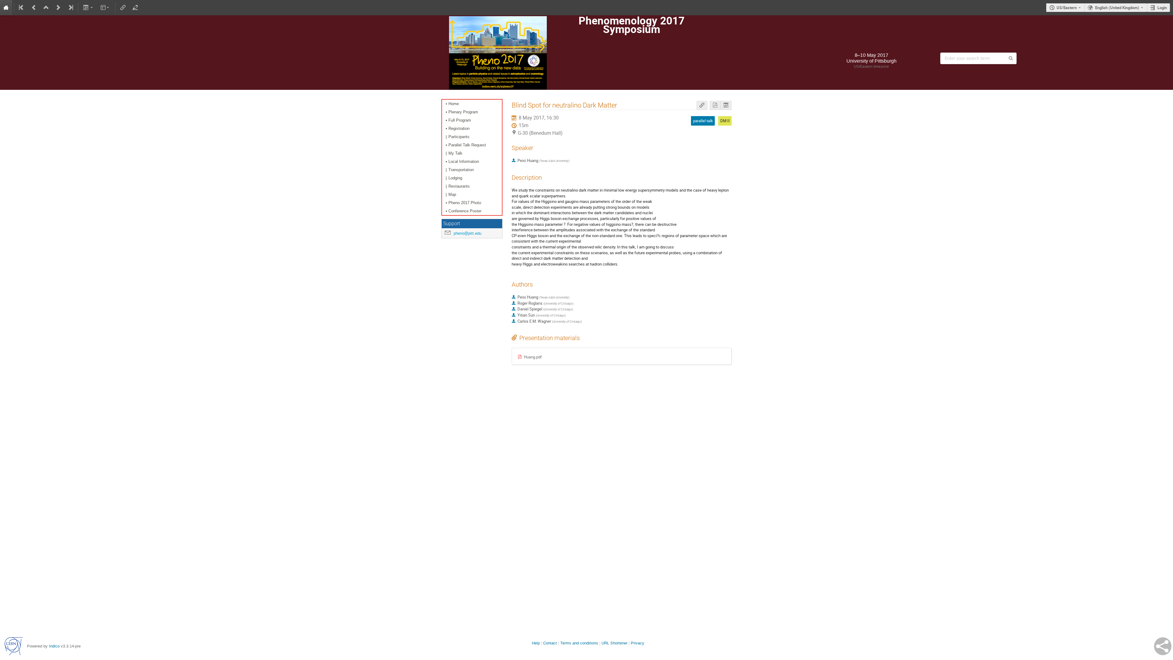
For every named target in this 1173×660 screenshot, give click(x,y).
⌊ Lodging (454, 178)
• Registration (458, 128)
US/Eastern (1067, 7)
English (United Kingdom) (1117, 7)
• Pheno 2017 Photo (463, 202)
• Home (452, 103)
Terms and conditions (579, 643)
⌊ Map (451, 194)
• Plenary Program (462, 112)
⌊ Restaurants (458, 186)
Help (536, 643)
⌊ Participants (458, 136)
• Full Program (458, 120)
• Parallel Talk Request (466, 145)
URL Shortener (614, 643)
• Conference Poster (463, 211)
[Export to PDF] (715, 105)
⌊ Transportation (460, 169)
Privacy (637, 643)
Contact (550, 643)
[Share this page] (1162, 646)
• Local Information (462, 161)
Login (1162, 7)
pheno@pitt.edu (467, 233)
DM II (725, 120)
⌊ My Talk (454, 153)
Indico (54, 646)
